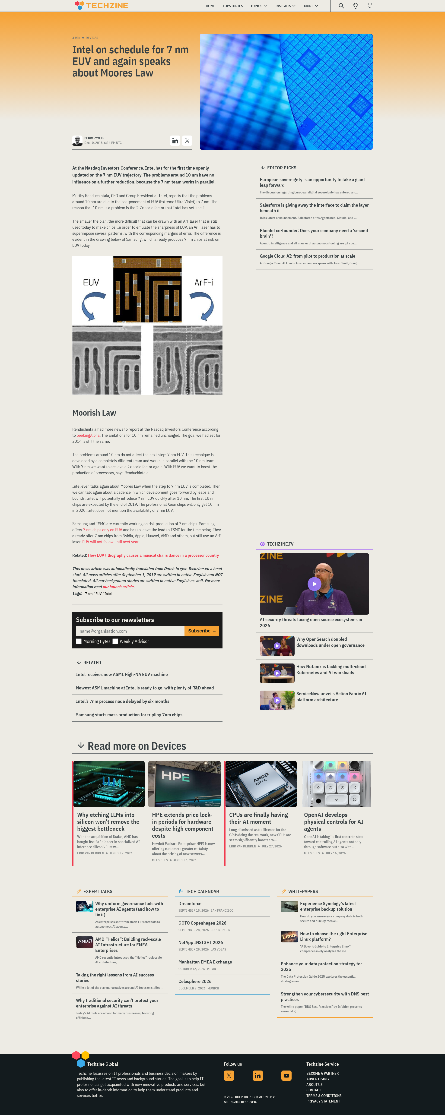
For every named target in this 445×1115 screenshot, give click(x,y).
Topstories (233, 5)
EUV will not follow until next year (110, 541)
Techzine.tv (280, 544)
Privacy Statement (323, 1101)
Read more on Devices (137, 746)
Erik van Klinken (90, 853)
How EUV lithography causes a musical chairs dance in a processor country (153, 555)
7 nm (89, 593)
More (309, 5)
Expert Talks (97, 891)
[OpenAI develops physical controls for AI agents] (336, 784)
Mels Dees (160, 860)
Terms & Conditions (324, 1095)
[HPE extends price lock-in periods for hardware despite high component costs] (184, 784)
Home (210, 5)
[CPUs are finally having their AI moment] (261, 784)
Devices (92, 38)
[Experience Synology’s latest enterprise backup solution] (289, 912)
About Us (314, 1084)
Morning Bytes (97, 641)
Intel (108, 593)
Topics (256, 5)
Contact (313, 1090)
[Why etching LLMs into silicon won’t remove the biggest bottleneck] (109, 784)
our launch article (118, 586)
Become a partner (322, 1073)
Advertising (317, 1079)
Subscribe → (202, 630)
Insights (283, 5)
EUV (98, 593)
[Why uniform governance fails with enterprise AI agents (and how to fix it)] (84, 915)
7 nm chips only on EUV (102, 529)
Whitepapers (303, 891)
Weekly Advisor (134, 641)
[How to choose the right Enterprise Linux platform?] (289, 942)
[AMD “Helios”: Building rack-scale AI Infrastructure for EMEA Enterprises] (84, 950)
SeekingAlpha (88, 435)
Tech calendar (202, 891)
